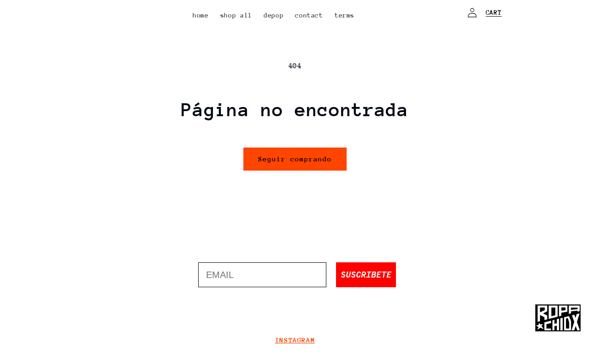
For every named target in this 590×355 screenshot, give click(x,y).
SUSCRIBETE (366, 274)
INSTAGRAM (295, 340)
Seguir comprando (295, 159)
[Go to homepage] (558, 318)
